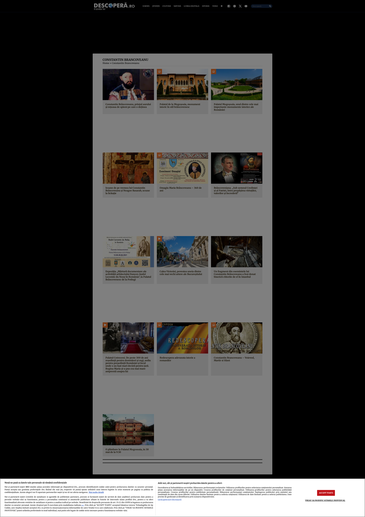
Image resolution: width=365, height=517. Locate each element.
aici (83, 505)
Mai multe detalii (96, 492)
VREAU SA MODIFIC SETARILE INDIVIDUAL (325, 500)
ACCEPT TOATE (326, 493)
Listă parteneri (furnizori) (170, 499)
